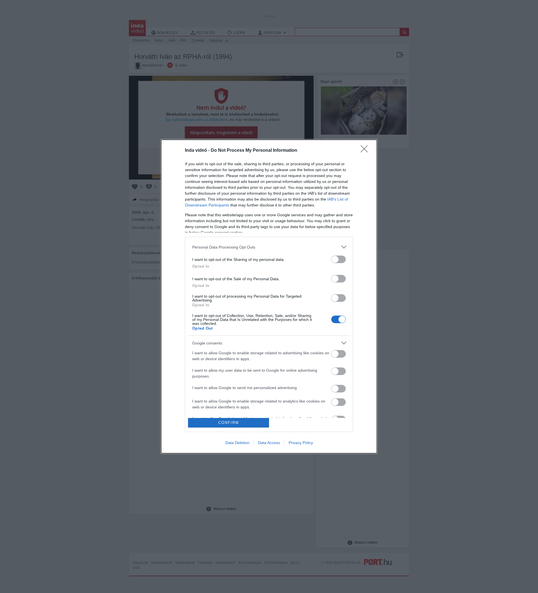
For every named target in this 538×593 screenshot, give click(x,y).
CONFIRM (228, 422)
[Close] (366, 150)
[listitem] (269, 247)
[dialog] (269, 296)
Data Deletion (237, 442)
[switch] (338, 259)
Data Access (269, 442)
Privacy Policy (301, 442)
